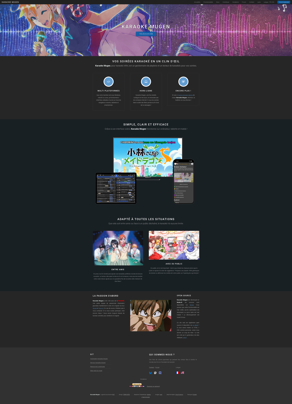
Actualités (197, 2)
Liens (259, 2)
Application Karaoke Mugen (99, 359)
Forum (157, 367)
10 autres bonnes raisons (185, 95)
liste (161, 394)
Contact (151, 367)
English (195, 394)
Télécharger (146, 34)
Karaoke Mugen (10, 2)
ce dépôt (195, 325)
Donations (235, 2)
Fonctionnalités (208, 2)
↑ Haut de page (145, 397)
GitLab (95, 308)
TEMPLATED (126, 394)
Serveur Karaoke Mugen (98, 363)
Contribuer (226, 2)
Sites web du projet (96, 371)
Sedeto (149, 394)
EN (273, 2)
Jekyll (185, 337)
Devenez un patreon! (153, 386)
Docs (217, 2)
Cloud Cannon (179, 394)
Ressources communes (97, 367)
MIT (113, 394)
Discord (101, 308)
